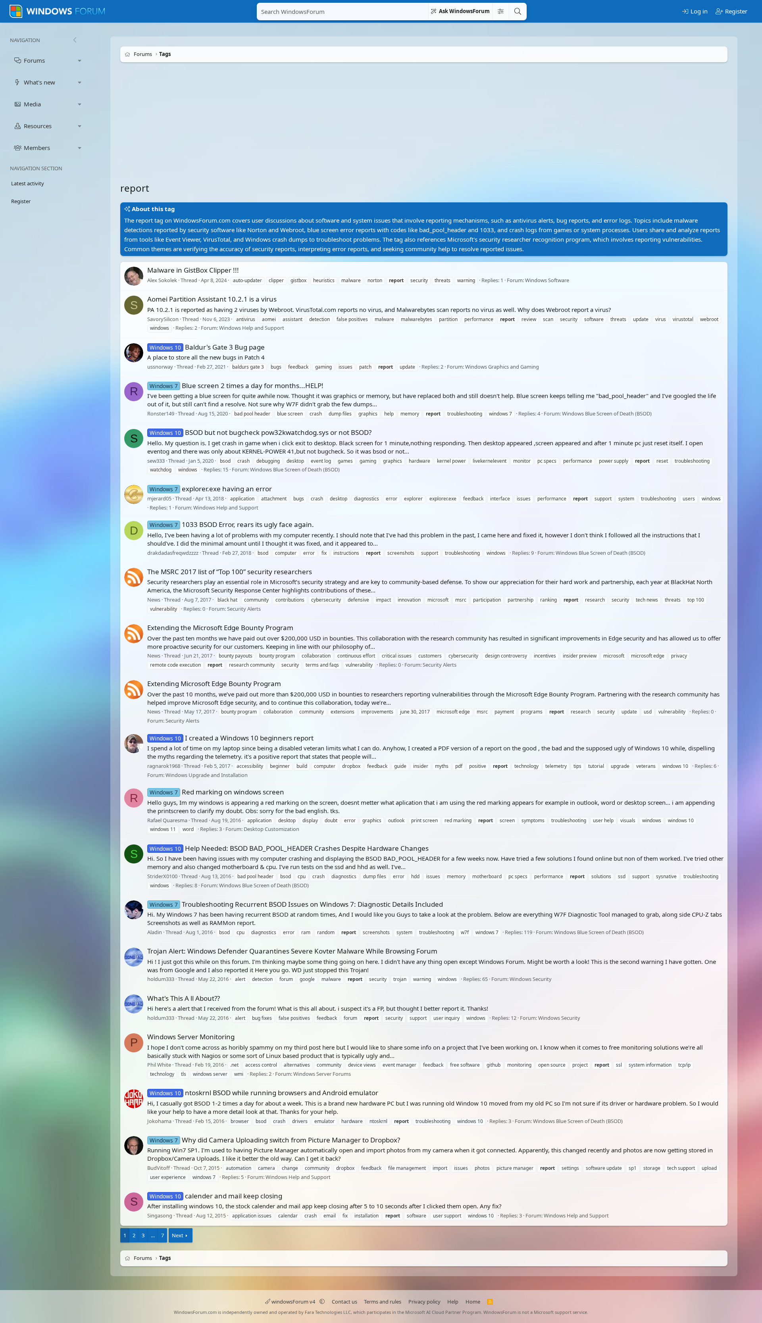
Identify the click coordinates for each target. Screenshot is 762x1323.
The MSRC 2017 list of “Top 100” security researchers (229, 571)
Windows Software (547, 280)
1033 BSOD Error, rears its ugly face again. (232, 524)
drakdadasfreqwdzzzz (172, 552)
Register (21, 201)
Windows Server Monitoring (191, 1036)
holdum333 (160, 979)
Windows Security (531, 979)
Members (37, 148)
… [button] (153, 1235)
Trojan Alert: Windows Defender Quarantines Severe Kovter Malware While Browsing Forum (292, 951)
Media (32, 104)
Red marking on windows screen (217, 791)
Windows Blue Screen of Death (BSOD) (607, 413)
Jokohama (159, 1121)
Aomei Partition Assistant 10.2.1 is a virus (212, 299)
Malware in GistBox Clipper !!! (193, 270)
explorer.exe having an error (211, 488)
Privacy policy (424, 1301)
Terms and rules (382, 1301)
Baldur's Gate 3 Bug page (207, 347)
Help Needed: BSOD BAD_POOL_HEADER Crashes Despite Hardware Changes (289, 848)
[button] (80, 60)
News (153, 599)
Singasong (159, 1215)
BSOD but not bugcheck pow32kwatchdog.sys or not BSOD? (260, 432)
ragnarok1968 (163, 765)
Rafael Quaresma (167, 820)
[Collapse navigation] (74, 40)
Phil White (159, 1064)
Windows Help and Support (251, 328)
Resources (38, 126)
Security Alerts (244, 608)
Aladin (154, 932)
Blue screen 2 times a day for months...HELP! (236, 385)
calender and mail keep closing (216, 1195)
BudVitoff (158, 1167)
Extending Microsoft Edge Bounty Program (214, 683)
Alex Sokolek (162, 280)
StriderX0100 (162, 876)
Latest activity (27, 183)
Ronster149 (160, 413)
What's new (39, 82)
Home (473, 1301)
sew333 (156, 460)
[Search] (517, 11)
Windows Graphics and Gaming (502, 366)
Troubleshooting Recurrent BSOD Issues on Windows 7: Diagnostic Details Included (296, 904)
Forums (34, 60)
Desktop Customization (271, 829)
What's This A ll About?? (183, 998)
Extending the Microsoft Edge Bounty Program (220, 627)
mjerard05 (159, 498)
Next (177, 1235)
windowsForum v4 (293, 1301)
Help (452, 1301)
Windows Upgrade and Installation (206, 775)
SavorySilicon (163, 319)
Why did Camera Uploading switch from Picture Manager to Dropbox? (275, 1139)
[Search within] (500, 11)
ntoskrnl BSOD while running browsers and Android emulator (264, 1092)
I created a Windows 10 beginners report (232, 737)
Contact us (344, 1301)
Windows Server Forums (322, 1073)
